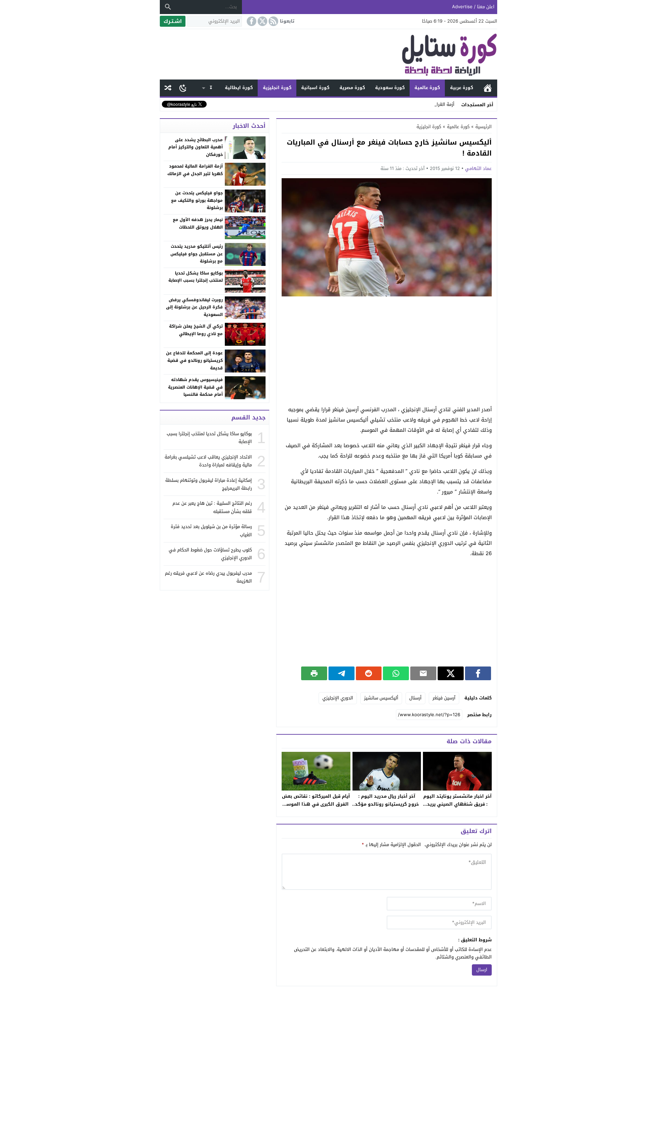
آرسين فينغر (444, 698)
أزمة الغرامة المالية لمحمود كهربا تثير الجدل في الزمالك (195, 170)
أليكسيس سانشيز (381, 698)
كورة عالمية (427, 87)
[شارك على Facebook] (478, 673)
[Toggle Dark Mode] (183, 88)
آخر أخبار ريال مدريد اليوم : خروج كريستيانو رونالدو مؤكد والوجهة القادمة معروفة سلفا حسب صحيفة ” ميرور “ (386, 808)
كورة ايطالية (239, 87)
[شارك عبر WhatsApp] (396, 673)
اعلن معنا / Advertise (473, 6)
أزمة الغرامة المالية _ (434, 104)
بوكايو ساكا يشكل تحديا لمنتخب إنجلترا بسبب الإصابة (195, 276)
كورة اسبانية (315, 87)
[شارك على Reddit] (369, 673)
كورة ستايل (487, 88)
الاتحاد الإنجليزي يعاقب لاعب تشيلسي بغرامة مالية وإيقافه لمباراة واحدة (208, 461)
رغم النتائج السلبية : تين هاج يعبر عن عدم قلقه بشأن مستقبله (212, 507)
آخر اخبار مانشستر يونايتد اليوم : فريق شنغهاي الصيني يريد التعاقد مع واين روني (457, 804)
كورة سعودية (390, 87)
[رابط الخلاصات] (272, 21)
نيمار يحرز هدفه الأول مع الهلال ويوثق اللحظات (198, 223)
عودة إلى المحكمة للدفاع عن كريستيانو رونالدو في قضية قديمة (194, 360)
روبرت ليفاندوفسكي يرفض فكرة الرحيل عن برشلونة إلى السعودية (194, 307)
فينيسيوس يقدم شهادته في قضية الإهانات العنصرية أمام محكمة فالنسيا (195, 387)
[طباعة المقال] (314, 673)
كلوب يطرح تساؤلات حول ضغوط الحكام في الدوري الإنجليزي (210, 554)
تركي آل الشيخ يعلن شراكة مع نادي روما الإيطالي (196, 330)
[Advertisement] (387, 351)
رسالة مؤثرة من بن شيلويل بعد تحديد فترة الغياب (211, 530)
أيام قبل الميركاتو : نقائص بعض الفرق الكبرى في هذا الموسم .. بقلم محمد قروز (316, 804)
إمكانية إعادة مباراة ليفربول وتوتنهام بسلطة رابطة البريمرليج (208, 484)
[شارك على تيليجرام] (341, 673)
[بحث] (168, 7)
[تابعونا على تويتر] (261, 21)
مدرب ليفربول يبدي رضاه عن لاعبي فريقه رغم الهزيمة (208, 577)
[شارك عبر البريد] (423, 673)
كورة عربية (461, 87)
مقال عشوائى (168, 88)
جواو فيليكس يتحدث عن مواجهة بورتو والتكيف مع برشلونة (197, 200)
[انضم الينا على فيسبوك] (250, 21)
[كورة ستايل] (328, 54)
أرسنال (415, 698)
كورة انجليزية (277, 87)
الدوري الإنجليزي (337, 698)
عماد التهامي (478, 168)
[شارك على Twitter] (450, 673)
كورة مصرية (352, 87)
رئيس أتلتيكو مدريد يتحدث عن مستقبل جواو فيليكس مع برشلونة (196, 254)
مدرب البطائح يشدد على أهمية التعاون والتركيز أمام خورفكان (195, 147)
